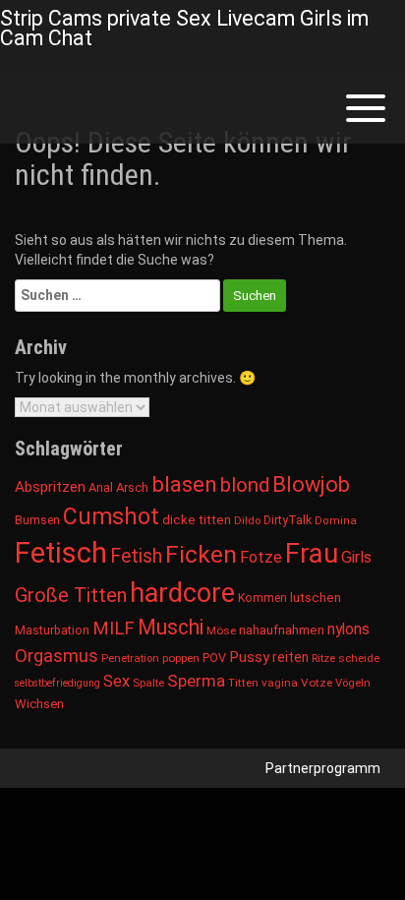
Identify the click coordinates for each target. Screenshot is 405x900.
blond (244, 485)
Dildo (247, 520)
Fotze (261, 557)
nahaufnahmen (281, 630)
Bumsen (37, 520)
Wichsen (39, 703)
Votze (316, 683)
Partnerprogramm (322, 768)
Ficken (201, 554)
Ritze (323, 658)
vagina (279, 683)
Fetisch (61, 553)
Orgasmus (56, 656)
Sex (116, 681)
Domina (336, 520)
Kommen (262, 598)
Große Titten (71, 595)
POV (214, 657)
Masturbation (52, 630)
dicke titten (196, 519)
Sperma (196, 680)
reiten (290, 657)
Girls (356, 557)
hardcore (182, 593)
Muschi (170, 627)
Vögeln (353, 683)
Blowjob (311, 484)
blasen (184, 484)
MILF (113, 628)
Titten (243, 683)
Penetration (130, 658)
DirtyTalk (287, 520)
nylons (348, 629)
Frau (311, 553)
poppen (181, 658)
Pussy (249, 657)
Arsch (132, 487)
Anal (100, 487)
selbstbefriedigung (57, 683)
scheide (358, 658)
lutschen (315, 597)
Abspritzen (50, 487)
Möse (221, 630)
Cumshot (111, 517)
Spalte (148, 683)
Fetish (136, 556)
